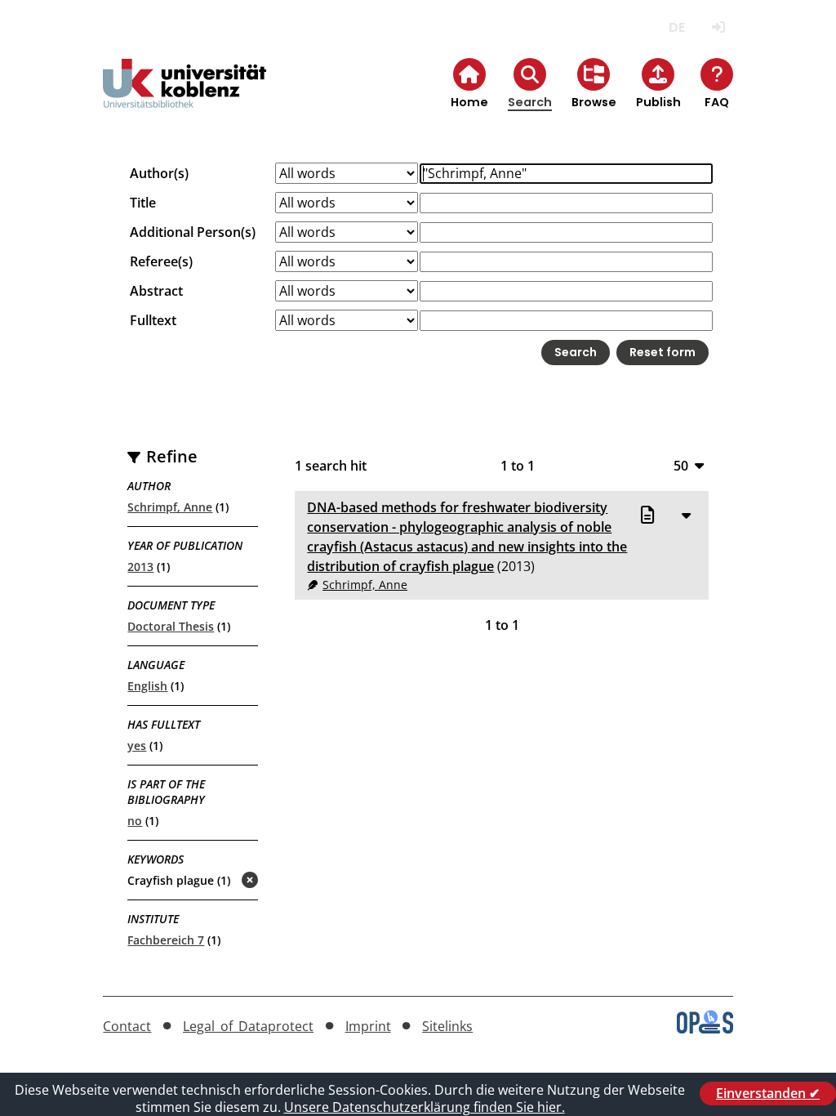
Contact (127, 1026)
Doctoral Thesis (170, 626)
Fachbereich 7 (165, 940)
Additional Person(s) (193, 232)
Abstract (156, 291)
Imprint (368, 1026)
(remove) (217, 881)
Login (719, 27)
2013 (140, 566)
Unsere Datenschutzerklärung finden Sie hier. (424, 1107)
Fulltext (153, 320)
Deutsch (677, 27)
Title (143, 203)
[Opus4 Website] (705, 1029)
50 (681, 465)
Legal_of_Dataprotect (248, 1026)
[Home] (184, 96)
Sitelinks (447, 1026)
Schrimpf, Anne (169, 507)
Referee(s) (161, 261)
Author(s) (159, 173)
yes (136, 745)
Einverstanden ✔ (768, 1093)
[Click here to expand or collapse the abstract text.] (686, 515)
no (134, 820)
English (147, 686)
